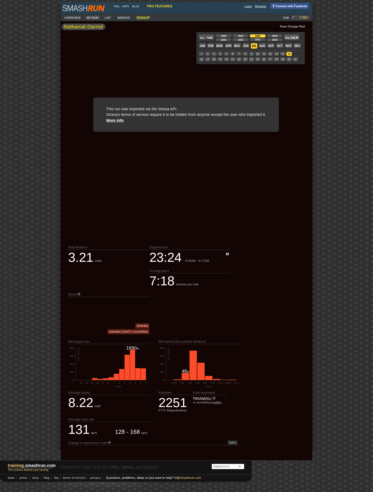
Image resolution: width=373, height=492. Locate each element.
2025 (223, 39)
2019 (274, 39)
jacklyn (151, 467)
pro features (159, 6)
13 (276, 54)
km (296, 17)
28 (276, 59)
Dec (297, 46)
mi (304, 17)
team (11, 477)
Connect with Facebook (291, 6)
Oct (280, 46)
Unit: (286, 17)
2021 (257, 39)
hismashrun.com (187, 477)
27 (270, 59)
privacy (95, 477)
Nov (289, 46)
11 (264, 54)
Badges (124, 17)
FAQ (116, 6)
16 (201, 59)
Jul (254, 46)
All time (206, 38)
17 (207, 59)
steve (127, 467)
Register (260, 6)
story (35, 477)
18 (213, 59)
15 (289, 54)
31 (295, 59)
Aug (262, 46)
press (23, 477)
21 (232, 59)
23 (245, 59)
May (237, 46)
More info (115, 120)
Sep (271, 46)
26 (264, 59)
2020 (274, 36)
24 (251, 59)
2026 (223, 36)
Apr (228, 46)
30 (289, 59)
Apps (125, 6)
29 (282, 59)
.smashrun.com (32, 465)
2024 (240, 36)
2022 (257, 36)
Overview (73, 17)
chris (114, 467)
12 (270, 54)
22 (238, 59)
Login (248, 6)
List (108, 17)
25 (257, 59)
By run (92, 17)
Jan (202, 46)
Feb (210, 46)
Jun (245, 46)
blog (135, 6)
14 (282, 54)
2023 (240, 39)
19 (220, 59)
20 (226, 59)
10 (257, 54)
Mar (219, 46)
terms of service (74, 477)
